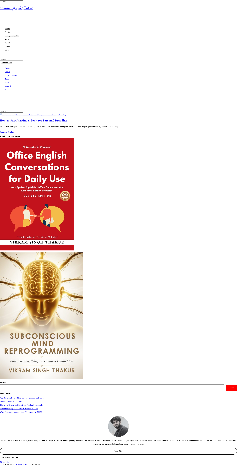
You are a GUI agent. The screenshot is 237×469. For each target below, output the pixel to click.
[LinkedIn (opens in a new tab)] (5, 23)
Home (7, 68)
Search (3, 382)
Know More (118, 451)
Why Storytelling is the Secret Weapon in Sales (19, 408)
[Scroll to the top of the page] (0, 467)
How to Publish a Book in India (12, 401)
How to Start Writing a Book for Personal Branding (33, 120)
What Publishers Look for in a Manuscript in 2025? (21, 412)
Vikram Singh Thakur (16, 8)
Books (7, 72)
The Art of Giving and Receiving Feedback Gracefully (21, 405)
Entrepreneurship (11, 75)
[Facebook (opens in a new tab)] (5, 16)
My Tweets (4, 462)
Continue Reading (8, 132)
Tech (7, 79)
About (7, 82)
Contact (8, 86)
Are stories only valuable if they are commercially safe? (22, 398)
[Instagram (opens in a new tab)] (5, 19)
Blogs (7, 89)
